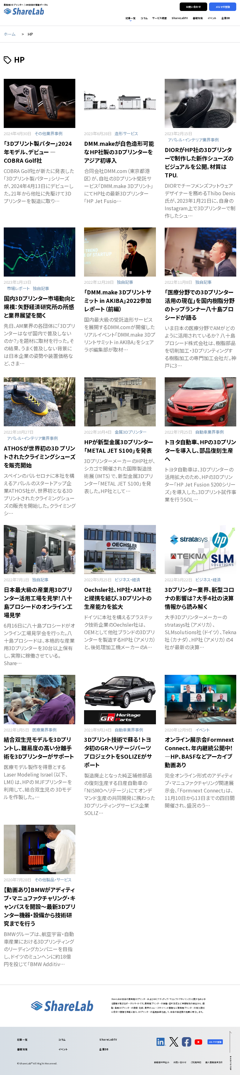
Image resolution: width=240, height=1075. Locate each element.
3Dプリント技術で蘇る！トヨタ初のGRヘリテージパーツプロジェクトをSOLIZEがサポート (118, 752)
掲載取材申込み (161, 1062)
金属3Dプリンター (131, 432)
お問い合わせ (180, 1062)
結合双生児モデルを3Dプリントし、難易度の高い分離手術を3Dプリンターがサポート (39, 747)
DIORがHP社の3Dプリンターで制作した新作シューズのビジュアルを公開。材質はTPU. (199, 162)
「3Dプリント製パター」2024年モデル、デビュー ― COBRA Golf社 (38, 151)
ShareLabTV (108, 1039)
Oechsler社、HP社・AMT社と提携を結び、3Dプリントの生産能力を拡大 (118, 597)
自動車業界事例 (209, 432)
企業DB (103, 1049)
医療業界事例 (44, 730)
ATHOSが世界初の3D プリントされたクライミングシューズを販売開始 (39, 456)
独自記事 (41, 288)
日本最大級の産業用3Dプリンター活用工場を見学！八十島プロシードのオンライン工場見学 (38, 602)
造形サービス (126, 133)
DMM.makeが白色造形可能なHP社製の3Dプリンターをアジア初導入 (119, 151)
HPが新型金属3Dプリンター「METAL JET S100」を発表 (118, 446)
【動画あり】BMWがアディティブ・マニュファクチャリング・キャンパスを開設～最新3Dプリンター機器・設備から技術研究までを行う (39, 906)
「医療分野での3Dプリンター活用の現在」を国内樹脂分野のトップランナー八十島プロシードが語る (200, 304)
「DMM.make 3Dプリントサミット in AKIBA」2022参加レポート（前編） (117, 300)
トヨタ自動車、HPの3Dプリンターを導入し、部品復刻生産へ (200, 450)
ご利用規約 (196, 1062)
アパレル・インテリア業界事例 (193, 140)
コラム (62, 1039)
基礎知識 (22, 1049)
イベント (202, 730)
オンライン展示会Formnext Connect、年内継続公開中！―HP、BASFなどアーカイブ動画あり (199, 752)
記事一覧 (22, 1039)
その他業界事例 (48, 133)
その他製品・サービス (53, 880)
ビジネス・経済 (127, 580)
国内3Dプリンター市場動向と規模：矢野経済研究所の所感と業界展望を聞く (39, 306)
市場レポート (18, 288)
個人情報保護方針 (214, 1062)
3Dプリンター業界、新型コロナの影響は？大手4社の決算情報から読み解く (199, 597)
